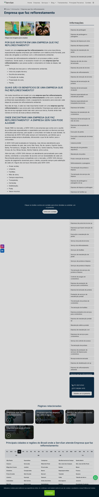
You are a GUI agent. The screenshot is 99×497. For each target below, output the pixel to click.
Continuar (49, 493)
